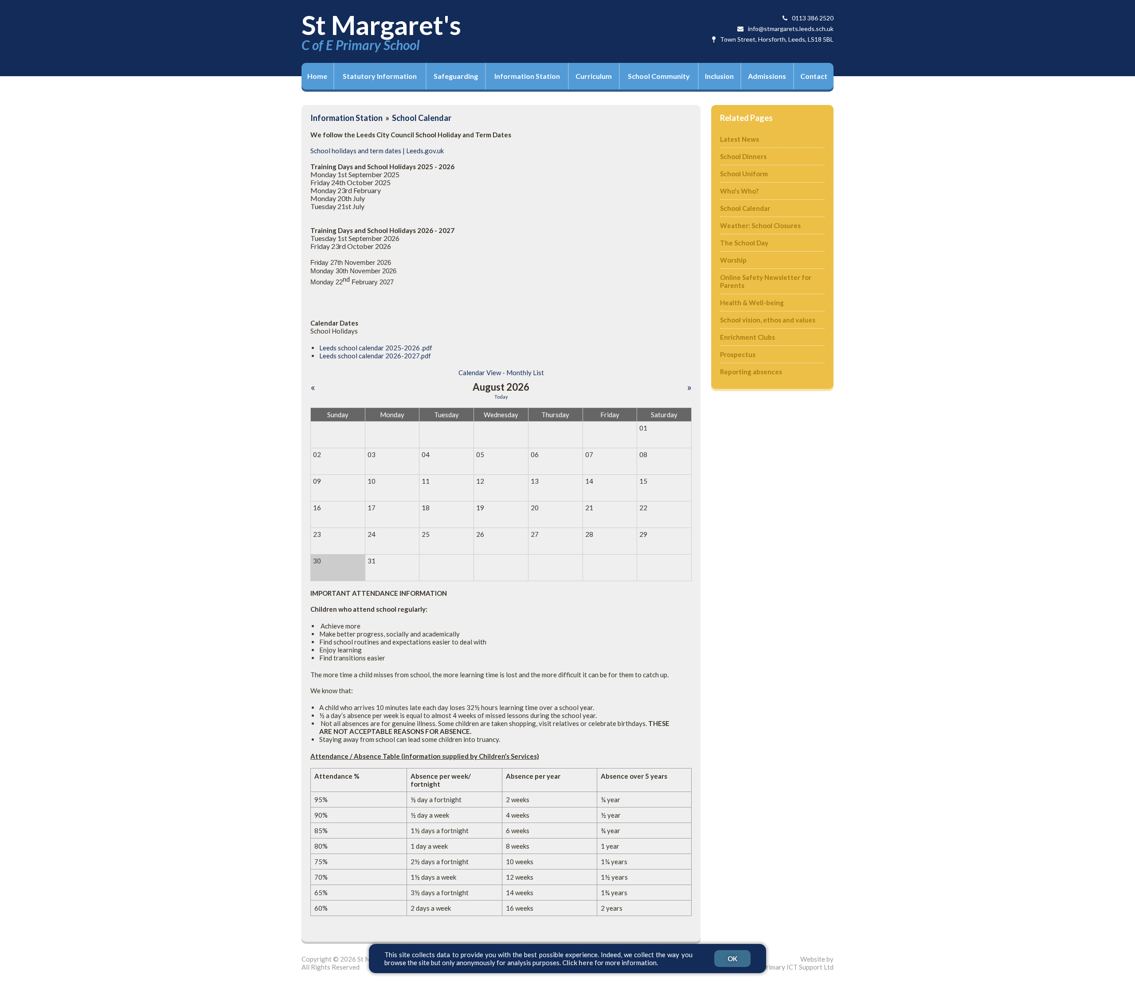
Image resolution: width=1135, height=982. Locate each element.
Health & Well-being (752, 303)
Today (501, 397)
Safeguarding (456, 76)
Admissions (767, 76)
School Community (659, 76)
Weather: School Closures (760, 225)
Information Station (527, 76)
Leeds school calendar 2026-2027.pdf (375, 356)
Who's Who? (739, 191)
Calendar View (479, 372)
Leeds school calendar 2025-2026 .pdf (375, 348)
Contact (813, 76)
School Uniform (744, 174)
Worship (733, 260)
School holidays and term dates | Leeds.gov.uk (377, 151)
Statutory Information (380, 76)
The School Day (744, 243)
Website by (798, 963)
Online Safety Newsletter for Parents (765, 281)
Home (317, 76)
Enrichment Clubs (747, 337)
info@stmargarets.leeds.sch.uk (791, 28)
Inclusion (719, 76)
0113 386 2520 (813, 18)
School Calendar (421, 118)
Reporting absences (751, 372)
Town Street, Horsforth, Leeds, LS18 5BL (777, 39)
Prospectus (737, 354)
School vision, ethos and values (767, 320)
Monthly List (525, 372)
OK (732, 959)
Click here (578, 962)
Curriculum (593, 76)
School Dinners (743, 156)
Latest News (739, 139)
